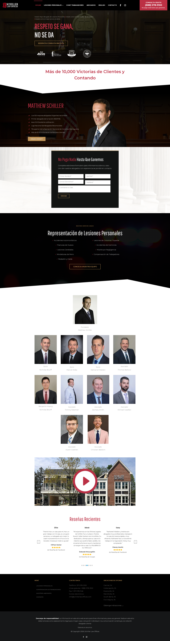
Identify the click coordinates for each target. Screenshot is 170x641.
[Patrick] (72, 336)
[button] (82, 565)
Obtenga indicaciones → (114, 605)
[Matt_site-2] (85, 296)
